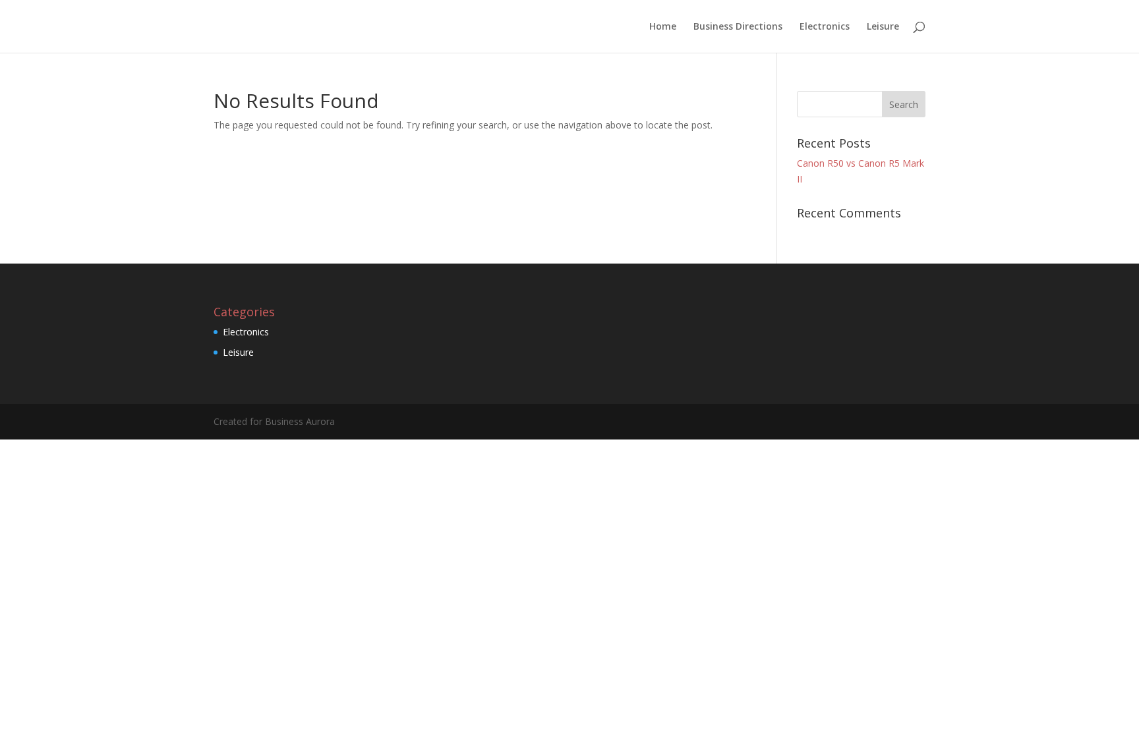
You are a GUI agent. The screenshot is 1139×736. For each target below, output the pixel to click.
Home (662, 27)
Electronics (825, 27)
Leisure (883, 27)
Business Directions (737, 27)
